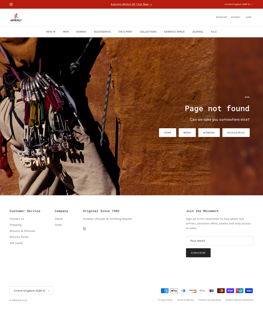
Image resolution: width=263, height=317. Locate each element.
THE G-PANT (125, 31)
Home (167, 132)
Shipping (15, 224)
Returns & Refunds (22, 231)
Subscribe (198, 252)
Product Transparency (209, 300)
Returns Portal (19, 237)
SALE (214, 31)
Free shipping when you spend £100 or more (131, 4)
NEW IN (50, 31)
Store (58, 224)
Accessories (236, 132)
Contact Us (17, 219)
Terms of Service (185, 300)
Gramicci (22, 300)
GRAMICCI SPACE (174, 31)
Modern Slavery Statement (239, 300)
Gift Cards (16, 243)
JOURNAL (197, 31)
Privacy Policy (165, 300)
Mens (187, 132)
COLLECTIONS (148, 31)
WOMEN (81, 31)
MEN (66, 31)
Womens (209, 132)
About (59, 219)
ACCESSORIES (102, 31)
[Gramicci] (16, 17)
